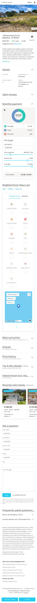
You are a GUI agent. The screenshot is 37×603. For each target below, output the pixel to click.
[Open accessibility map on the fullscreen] (29, 294)
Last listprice (8, 144)
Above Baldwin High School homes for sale (15, 564)
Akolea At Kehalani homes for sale (12, 570)
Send (6, 495)
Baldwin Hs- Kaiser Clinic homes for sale (14, 576)
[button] (12, 294)
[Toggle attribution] (30, 320)
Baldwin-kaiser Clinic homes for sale (13, 573)
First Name (5, 430)
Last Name (5, 438)
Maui (4, 189)
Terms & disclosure (13, 590)
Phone (4, 454)
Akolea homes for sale (9, 567)
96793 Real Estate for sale (10, 581)
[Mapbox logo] (9, 321)
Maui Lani (17, 44)
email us (26, 592)
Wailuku (10, 189)
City (3, 462)
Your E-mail (6, 446)
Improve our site (25, 590)
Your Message (7, 470)
